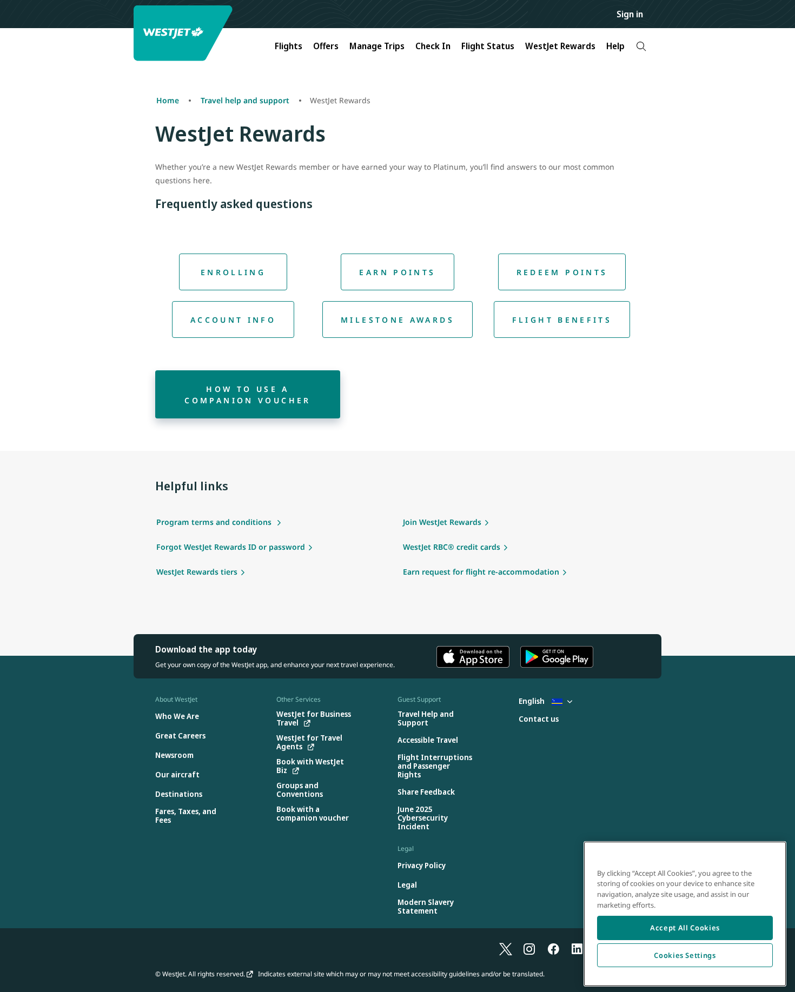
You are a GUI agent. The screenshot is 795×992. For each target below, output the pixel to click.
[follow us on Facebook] (553, 949)
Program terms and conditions (215, 522)
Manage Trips (377, 46)
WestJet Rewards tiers (196, 572)
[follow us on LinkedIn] (577, 949)
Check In (433, 46)
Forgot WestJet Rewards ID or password (230, 547)
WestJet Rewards (560, 46)
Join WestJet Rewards (442, 522)
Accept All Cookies (685, 928)
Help (615, 46)
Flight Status (487, 46)
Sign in (630, 14)
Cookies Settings (685, 955)
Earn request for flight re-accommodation (481, 572)
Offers (326, 46)
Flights (288, 46)
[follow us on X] (505, 949)
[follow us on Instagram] (529, 949)
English (532, 701)
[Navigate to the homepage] (184, 33)
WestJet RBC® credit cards (451, 547)
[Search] (641, 46)
